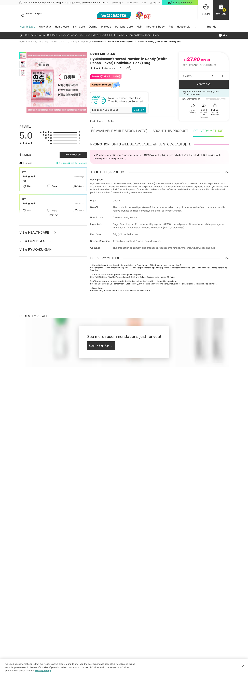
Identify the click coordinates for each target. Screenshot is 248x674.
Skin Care (79, 26)
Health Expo (27, 26)
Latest (28, 163)
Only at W (45, 26)
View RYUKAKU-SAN (35, 249)
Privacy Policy (43, 670)
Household (183, 26)
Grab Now (139, 109)
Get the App (117, 3)
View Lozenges (32, 241)
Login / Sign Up (99, 345)
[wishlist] (120, 68)
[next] (196, 27)
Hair (139, 26)
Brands (211, 26)
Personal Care (124, 26)
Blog (144, 3)
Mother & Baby (155, 26)
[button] (221, 10)
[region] (124, 666)
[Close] (242, 666)
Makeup (106, 26)
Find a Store (132, 3)
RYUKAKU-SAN (102, 54)
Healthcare (62, 26)
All (20, 163)
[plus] (222, 76)
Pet (171, 26)
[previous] (92, 127)
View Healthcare (34, 232)
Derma (93, 26)
